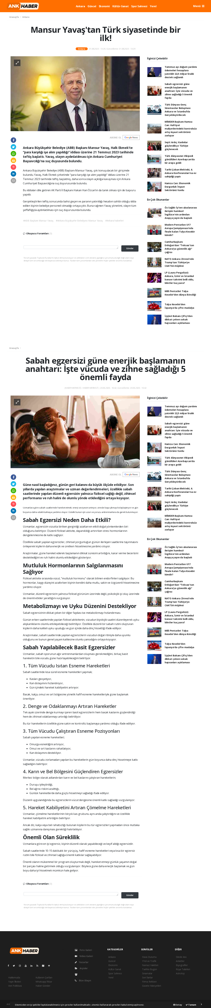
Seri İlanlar (147, 977)
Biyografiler (182, 965)
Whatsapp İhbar (44, 981)
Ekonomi (104, 6)
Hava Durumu (149, 956)
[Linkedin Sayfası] (32, 965)
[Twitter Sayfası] (15, 965)
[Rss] (38, 965)
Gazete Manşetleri (151, 985)
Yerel (153, 6)
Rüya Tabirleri (183, 969)
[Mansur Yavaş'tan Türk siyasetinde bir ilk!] (75, 93)
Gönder (130, 248)
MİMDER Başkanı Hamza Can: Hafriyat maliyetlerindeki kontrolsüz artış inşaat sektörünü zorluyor (181, 128)
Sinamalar (147, 973)
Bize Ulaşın (84, 980)
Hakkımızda (14, 977)
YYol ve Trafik (149, 961)
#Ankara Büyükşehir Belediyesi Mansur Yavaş (79, 220)
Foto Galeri (85, 950)
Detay (178, 1004)
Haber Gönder (43, 985)
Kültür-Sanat (120, 6)
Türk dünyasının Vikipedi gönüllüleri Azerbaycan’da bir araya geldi (180, 159)
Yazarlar (83, 962)
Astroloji (180, 973)
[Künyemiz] (77, 974)
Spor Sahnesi (139, 6)
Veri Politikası (15, 985)
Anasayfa (14, 16)
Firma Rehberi (149, 981)
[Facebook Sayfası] (10, 965)
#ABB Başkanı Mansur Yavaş (38, 220)
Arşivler (83, 968)
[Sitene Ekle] (50, 965)
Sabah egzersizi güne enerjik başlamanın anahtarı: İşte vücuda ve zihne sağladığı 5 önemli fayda (179, 90)
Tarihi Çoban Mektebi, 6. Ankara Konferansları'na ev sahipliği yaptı (180, 173)
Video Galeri (86, 956)
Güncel (92, 6)
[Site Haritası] (44, 965)
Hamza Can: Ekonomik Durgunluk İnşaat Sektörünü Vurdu (177, 187)
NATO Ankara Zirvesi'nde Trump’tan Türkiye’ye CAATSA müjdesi (179, 262)
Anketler (180, 961)
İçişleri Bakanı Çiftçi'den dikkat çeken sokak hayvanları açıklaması (179, 319)
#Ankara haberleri (114, 220)
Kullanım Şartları (44, 977)
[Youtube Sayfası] (27, 965)
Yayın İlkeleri (14, 981)
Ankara (80, 6)
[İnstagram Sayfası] (21, 965)
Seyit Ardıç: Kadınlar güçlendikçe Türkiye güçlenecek (176, 146)
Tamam (192, 1004)
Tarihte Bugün (149, 969)
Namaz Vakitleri (150, 965)
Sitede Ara (181, 956)
